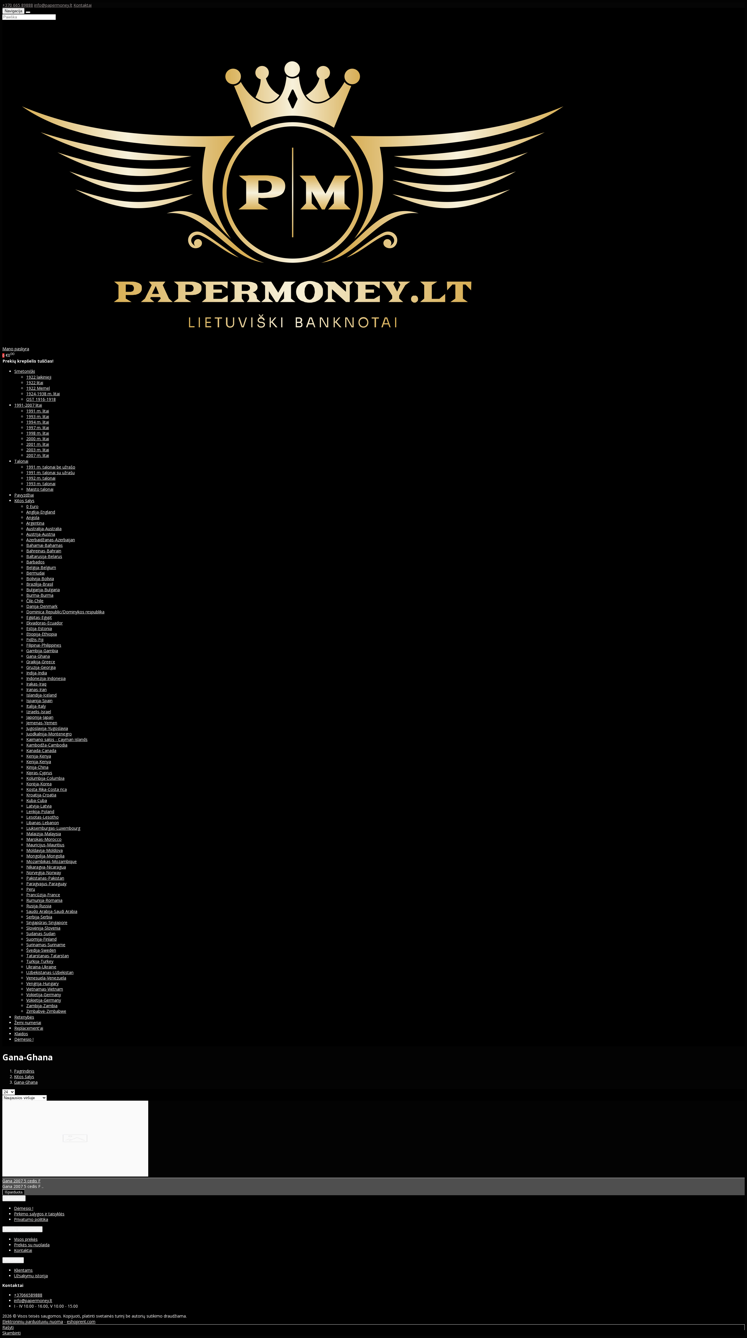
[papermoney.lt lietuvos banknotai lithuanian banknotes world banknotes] (296, 343)
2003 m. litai (37, 450)
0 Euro (32, 506)
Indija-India (36, 673)
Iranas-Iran (36, 689)
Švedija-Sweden (41, 950)
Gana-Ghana (38, 656)
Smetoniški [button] (24, 371)
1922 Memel (38, 388)
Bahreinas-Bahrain (43, 551)
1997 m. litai (37, 427)
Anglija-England (40, 512)
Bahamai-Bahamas (44, 545)
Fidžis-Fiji (34, 639)
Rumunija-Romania (44, 900)
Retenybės (24, 1017)
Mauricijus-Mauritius (45, 845)
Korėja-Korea (39, 784)
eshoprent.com (81, 1321)
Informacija (14, 1198)
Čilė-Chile (34, 600)
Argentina (35, 523)
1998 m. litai (37, 433)
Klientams (13, 1260)
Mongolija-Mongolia (45, 856)
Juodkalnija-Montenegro (49, 734)
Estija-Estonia (39, 628)
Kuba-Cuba (36, 800)
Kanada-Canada (41, 750)
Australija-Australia (44, 528)
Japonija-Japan (39, 717)
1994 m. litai (37, 422)
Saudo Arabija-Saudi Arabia (51, 911)
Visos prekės (26, 1239)
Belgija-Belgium (41, 567)
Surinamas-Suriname (45, 944)
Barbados (35, 562)
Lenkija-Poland (40, 811)
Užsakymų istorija (31, 1275)
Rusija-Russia (38, 906)
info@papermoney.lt (53, 5)
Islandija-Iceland (41, 695)
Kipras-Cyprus (39, 772)
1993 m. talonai (40, 483)
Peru (30, 889)
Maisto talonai (39, 489)
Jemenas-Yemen (41, 722)
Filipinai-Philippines (43, 645)
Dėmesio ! (24, 1039)
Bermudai (35, 573)
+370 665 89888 (17, 5)
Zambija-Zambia (41, 1005)
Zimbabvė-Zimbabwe (46, 1011)
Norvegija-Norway (43, 872)
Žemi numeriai (27, 1022)
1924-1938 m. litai (43, 393)
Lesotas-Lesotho (42, 817)
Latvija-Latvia (39, 806)
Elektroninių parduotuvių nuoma (32, 1321)
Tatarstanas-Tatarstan (47, 955)
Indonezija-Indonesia (46, 678)
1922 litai (34, 382)
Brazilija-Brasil (39, 584)
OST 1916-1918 (41, 399)
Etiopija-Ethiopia (41, 634)
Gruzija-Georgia (41, 667)
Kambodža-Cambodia (46, 745)
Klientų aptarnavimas (22, 1229)
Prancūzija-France (43, 894)
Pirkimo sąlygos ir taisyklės (39, 1214)
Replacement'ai (28, 1028)
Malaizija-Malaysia (43, 833)
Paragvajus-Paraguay (46, 883)
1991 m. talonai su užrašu (50, 472)
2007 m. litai (37, 455)
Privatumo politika (31, 1219)
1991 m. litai (37, 411)
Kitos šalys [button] (24, 500)
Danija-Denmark (41, 606)
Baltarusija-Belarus (44, 556)
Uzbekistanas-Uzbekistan (50, 972)
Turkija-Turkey (39, 961)
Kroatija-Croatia (41, 795)
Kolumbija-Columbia (45, 778)
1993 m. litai (37, 416)
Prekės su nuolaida (32, 1244)
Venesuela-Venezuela (46, 978)
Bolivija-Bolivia (40, 578)
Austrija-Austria (40, 534)
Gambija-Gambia (42, 650)
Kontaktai (83, 5)
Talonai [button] (21, 461)
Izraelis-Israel (38, 711)
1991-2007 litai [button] (28, 405)
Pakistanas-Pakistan (45, 878)
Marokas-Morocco (44, 839)
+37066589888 (28, 1295)
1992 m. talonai (40, 478)
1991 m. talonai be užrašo (50, 467)
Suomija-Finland (41, 939)
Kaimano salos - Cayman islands (57, 739)
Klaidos (21, 1033)
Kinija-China (37, 767)
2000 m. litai (37, 438)
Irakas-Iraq (36, 684)
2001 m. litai (37, 444)
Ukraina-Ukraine (41, 967)
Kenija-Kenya (38, 756)
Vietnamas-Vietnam (44, 989)
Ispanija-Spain (39, 700)
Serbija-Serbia (39, 917)
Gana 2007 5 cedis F (21, 1181)
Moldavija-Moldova (44, 850)
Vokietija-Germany (43, 994)
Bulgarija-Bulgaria (43, 589)
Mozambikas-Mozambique (51, 861)
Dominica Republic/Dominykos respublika (65, 612)
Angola (32, 517)
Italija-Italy (36, 706)
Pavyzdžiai (24, 495)
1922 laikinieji (38, 377)
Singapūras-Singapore (46, 922)
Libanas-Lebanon (42, 822)
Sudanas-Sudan (40, 933)
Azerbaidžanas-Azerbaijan (50, 539)
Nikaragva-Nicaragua (46, 867)
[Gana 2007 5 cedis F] (75, 1175)
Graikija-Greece (40, 661)
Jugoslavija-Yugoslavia (47, 728)
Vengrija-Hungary (42, 983)
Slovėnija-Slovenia (43, 928)
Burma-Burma (39, 595)
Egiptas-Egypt (39, 617)
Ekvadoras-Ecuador (44, 623)
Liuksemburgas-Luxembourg (53, 828)
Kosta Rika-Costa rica (46, 789)
